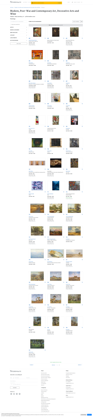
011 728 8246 (68, 381)
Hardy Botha (68, 83)
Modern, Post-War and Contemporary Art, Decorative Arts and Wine (27, 7)
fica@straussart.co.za (69, 397)
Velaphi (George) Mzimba (33, 40)
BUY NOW (30, 2)
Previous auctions (44, 379)
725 (29, 304)
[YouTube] (14, 394)
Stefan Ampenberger (32, 284)
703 (66, 126)
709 (66, 169)
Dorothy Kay (49, 62)
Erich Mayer (67, 329)
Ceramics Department (44, 406)
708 (48, 169)
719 (29, 259)
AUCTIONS (25, 2)
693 (48, 60)
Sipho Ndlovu (31, 171)
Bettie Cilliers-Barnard (32, 83)
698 (29, 103)
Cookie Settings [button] (83, 414)
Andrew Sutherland (50, 193)
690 (48, 38)
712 (66, 191)
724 (66, 282)
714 (48, 214)
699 (48, 103)
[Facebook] (17, 394)
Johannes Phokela (31, 105)
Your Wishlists (43, 383)
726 (48, 304)
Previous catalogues (44, 380)
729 (48, 327)
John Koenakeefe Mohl (69, 216)
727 (66, 304)
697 (66, 81)
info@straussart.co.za (70, 383)
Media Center (43, 382)
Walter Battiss (31, 62)
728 (29, 327)
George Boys (68, 128)
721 (66, 259)
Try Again (59, 2)
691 (66, 38)
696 (48, 81)
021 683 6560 (68, 387)
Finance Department (44, 409)
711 (48, 191)
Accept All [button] (89, 414)
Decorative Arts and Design (45, 403)
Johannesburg (69, 380)
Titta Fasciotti (31, 216)
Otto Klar (48, 329)
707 (29, 169)
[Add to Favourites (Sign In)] (45, 38)
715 (66, 214)
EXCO (42, 394)
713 (29, 214)
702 (48, 126)
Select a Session (76, 21)
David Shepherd (49, 261)
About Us (42, 385)
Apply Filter (19, 43)
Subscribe (14, 387)
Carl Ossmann (31, 261)
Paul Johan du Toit (31, 128)
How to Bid (68, 377)
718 (66, 237)
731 (29, 350)
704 (29, 149)
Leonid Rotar (68, 105)
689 (29, 38)
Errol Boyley (67, 306)
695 (29, 81)
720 (48, 259)
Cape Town (68, 385)
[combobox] (12, 377)
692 (29, 60)
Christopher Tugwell (69, 261)
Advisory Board (43, 391)
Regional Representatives (45, 400)
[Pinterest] (20, 394)
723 (48, 282)
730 (66, 327)
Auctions (11, 7)
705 (48, 149)
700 (66, 103)
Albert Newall (68, 171)
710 (29, 191)
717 (48, 237)
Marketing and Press (44, 397)
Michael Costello (31, 193)
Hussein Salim (49, 83)
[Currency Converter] (72, 2)
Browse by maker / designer (46, 377)
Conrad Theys (49, 284)
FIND (68, 2)
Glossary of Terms (69, 374)
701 (29, 126)
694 (66, 60)
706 (66, 149)
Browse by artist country (45, 374)
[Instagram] (11, 394)
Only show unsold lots (15, 24)
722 (29, 282)
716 (29, 237)
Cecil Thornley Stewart (50, 216)
